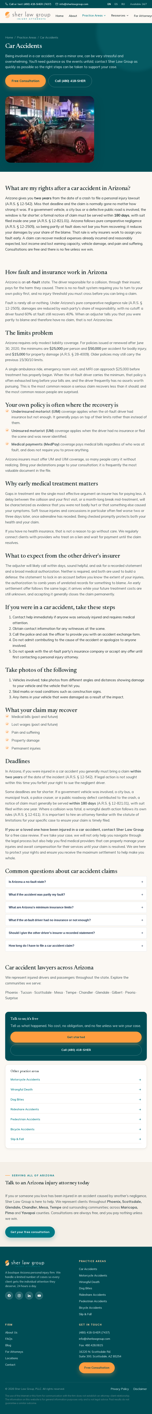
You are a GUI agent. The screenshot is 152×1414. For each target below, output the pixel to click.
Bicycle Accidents (22, 1129)
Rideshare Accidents (25, 1109)
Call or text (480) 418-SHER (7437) (30, 4)
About (73, 16)
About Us (11, 1332)
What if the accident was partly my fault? (37, 894)
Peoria (130, 992)
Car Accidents (88, 1269)
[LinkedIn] (29, 1295)
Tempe (70, 992)
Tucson (26, 992)
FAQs (8, 1339)
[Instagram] (19, 1295)
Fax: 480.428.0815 (91, 1345)
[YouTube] (39, 1295)
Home (60, 16)
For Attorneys (14, 1351)
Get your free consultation (30, 1232)
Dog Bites (17, 1099)
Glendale (102, 992)
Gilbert (117, 992)
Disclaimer (140, 1389)
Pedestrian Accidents (25, 1119)
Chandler (86, 992)
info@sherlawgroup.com (74, 4)
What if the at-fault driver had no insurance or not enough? (50, 920)
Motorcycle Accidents (25, 1079)
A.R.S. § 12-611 (26, 814)
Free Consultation (25, 81)
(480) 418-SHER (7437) (94, 1332)
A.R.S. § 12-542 (79, 777)
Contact (10, 1364)
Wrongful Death (22, 1089)
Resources (118, 15)
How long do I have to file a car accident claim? (41, 945)
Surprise (11, 998)
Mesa (58, 992)
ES (116, 4)
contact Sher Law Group (123, 829)
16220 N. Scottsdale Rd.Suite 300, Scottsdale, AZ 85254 (100, 1354)
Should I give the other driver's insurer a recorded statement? (52, 932)
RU (123, 4)
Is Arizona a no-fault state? (27, 881)
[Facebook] (9, 1295)
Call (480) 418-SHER (70, 81)
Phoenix (11, 992)
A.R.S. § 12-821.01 (113, 803)
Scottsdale (43, 992)
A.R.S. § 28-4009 (74, 354)
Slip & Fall (17, 1139)
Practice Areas (92, 15)
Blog (8, 1345)
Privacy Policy (120, 1389)
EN (109, 4)
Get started (76, 1037)
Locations (11, 1358)
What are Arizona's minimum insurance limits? (41, 907)
